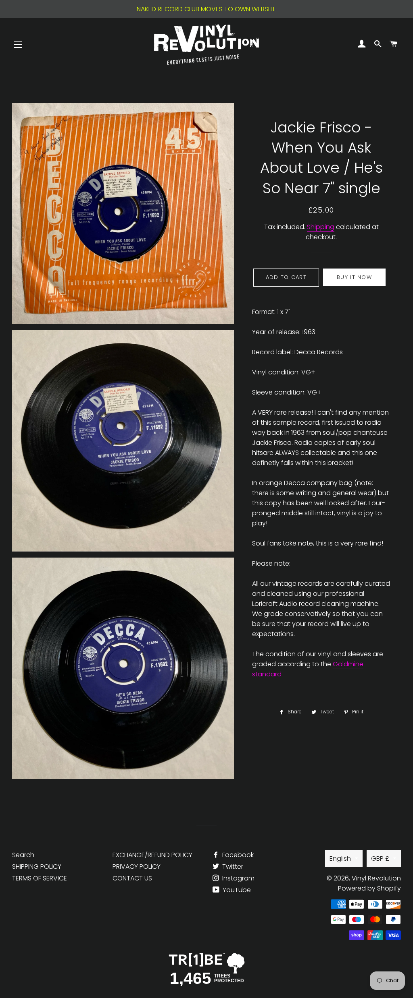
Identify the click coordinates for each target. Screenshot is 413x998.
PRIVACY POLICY (137, 866)
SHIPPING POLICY (36, 866)
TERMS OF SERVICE (39, 878)
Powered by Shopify (369, 888)
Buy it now (354, 277)
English (340, 858)
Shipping (320, 226)
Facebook (237, 855)
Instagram (237, 878)
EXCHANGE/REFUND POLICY (152, 855)
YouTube (236, 890)
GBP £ (380, 858)
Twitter (232, 866)
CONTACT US (132, 878)
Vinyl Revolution (376, 878)
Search (23, 855)
